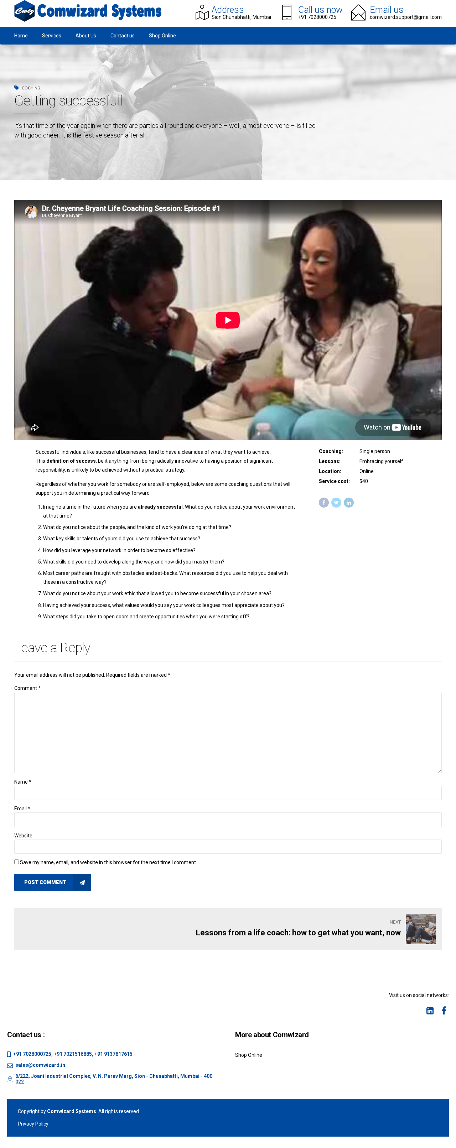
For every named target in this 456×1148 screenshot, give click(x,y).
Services (51, 35)
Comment (27, 688)
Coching (31, 87)
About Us (86, 35)
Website (23, 835)
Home (21, 35)
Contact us (122, 35)
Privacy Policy (33, 1124)
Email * (22, 808)
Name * (22, 782)
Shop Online (162, 35)
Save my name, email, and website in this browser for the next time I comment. (108, 862)
